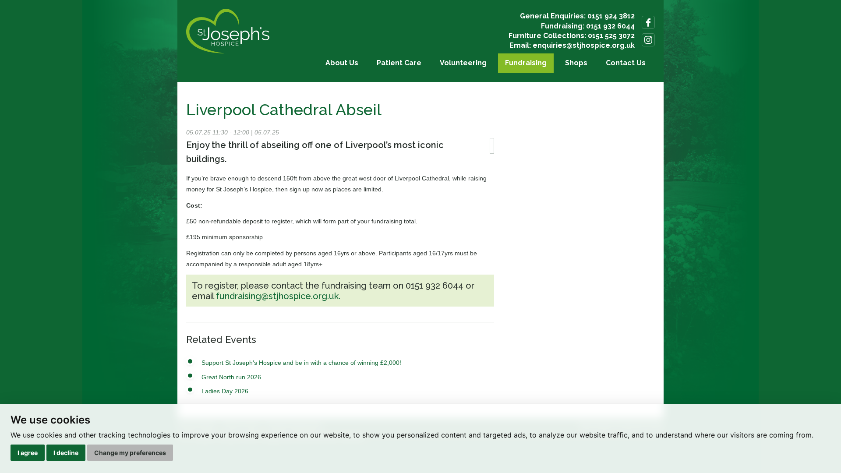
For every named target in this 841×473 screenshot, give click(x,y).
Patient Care (399, 63)
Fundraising (526, 63)
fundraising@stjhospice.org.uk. (278, 296)
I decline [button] (65, 452)
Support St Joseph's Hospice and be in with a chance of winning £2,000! (301, 362)
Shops (576, 63)
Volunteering (463, 63)
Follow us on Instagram (648, 39)
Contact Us (626, 63)
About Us (341, 63)
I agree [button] (28, 452)
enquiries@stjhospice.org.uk (584, 45)
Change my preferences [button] (130, 452)
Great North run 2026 (231, 377)
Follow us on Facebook (648, 22)
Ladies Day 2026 (224, 391)
